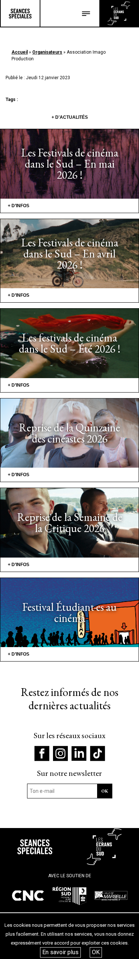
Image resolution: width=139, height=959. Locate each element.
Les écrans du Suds (118, 13)
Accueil (19, 52)
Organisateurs (47, 52)
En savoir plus (60, 952)
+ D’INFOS (18, 205)
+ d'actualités (70, 117)
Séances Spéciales (20, 13)
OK (96, 952)
